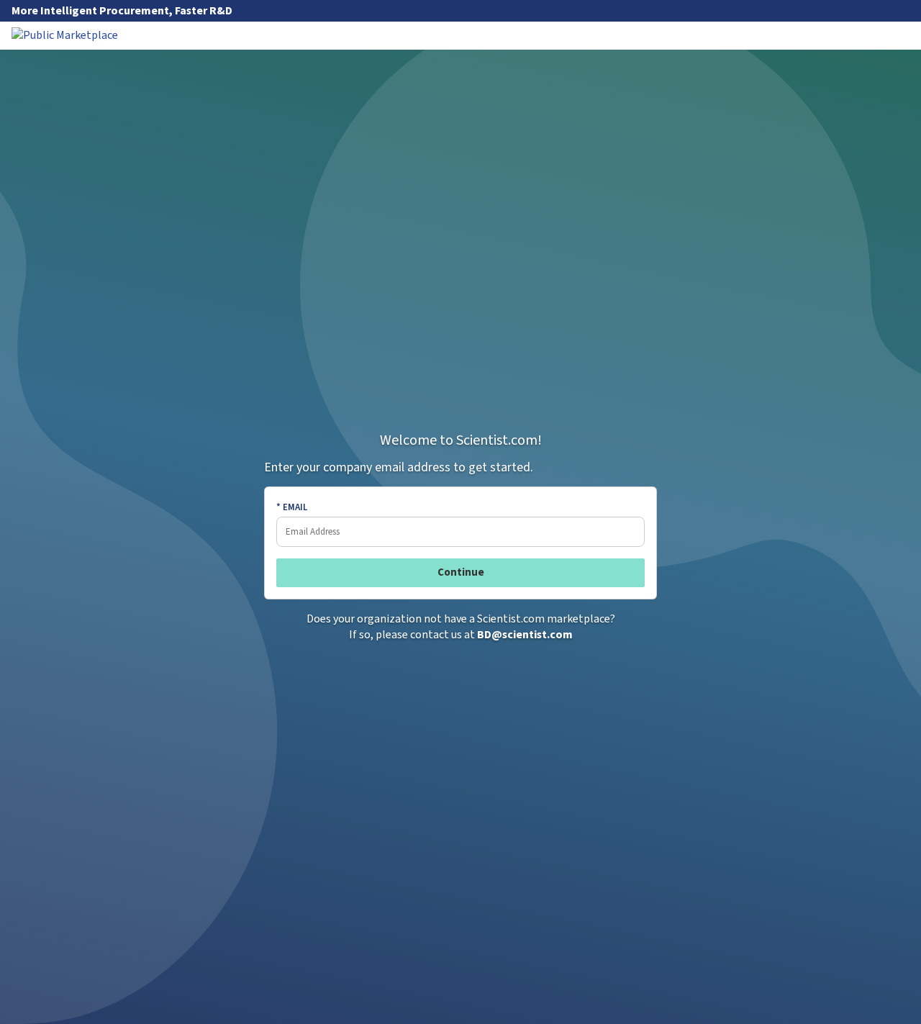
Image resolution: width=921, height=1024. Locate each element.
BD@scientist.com (525, 635)
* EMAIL (291, 507)
